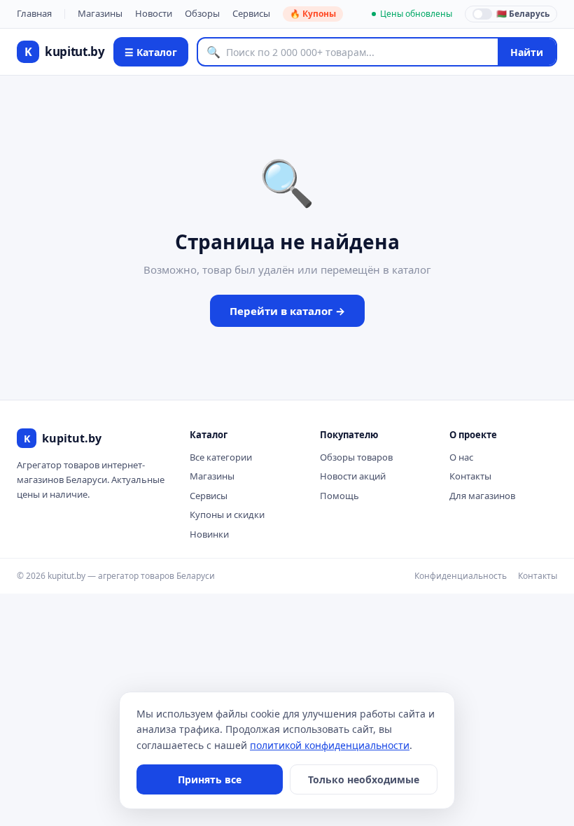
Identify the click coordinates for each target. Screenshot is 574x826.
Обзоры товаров (356, 457)
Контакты (470, 476)
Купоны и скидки (227, 514)
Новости (153, 13)
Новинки (209, 534)
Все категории (221, 457)
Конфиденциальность (460, 576)
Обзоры (202, 13)
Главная (34, 13)
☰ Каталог (151, 52)
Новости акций (353, 476)
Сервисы (251, 13)
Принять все (209, 779)
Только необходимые (363, 779)
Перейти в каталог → (287, 311)
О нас (461, 457)
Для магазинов (482, 495)
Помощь (339, 495)
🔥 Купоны (313, 14)
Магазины (100, 13)
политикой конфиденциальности (330, 745)
